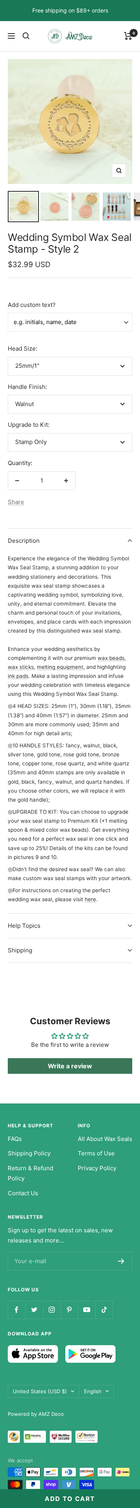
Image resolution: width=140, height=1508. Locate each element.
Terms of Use (96, 1153)
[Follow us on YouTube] (86, 1310)
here (90, 899)
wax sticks (21, 667)
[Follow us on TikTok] (104, 1310)
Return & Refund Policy (30, 1173)
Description (24, 540)
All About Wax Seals (105, 1139)
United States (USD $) (40, 1391)
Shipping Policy (29, 1153)
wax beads (111, 658)
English (93, 1391)
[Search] (26, 35)
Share (16, 502)
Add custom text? (32, 304)
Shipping (20, 950)
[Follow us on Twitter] (34, 1310)
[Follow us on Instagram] (51, 1310)
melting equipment (60, 667)
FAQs (15, 1139)
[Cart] (128, 36)
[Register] (121, 1261)
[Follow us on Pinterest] (69, 1310)
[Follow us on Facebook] (16, 1310)
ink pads (18, 676)
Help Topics (24, 925)
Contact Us (23, 1193)
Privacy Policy (97, 1168)
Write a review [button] (70, 1066)
